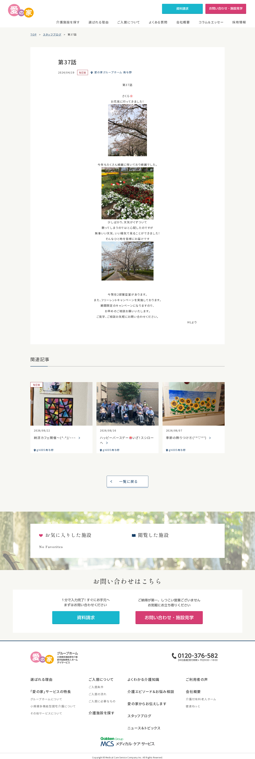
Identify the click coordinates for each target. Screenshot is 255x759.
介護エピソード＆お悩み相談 (151, 691)
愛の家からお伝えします (147, 703)
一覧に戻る (128, 481)
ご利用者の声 (197, 679)
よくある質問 (158, 22)
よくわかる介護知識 (143, 679)
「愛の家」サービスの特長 (50, 691)
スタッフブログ (139, 715)
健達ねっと (193, 706)
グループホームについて (46, 699)
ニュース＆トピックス (144, 727)
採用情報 (239, 22)
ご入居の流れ (98, 694)
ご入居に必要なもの (102, 701)
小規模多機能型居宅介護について (53, 706)
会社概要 (183, 22)
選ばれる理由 (98, 22)
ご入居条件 (96, 687)
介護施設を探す (68, 22)
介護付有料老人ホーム (201, 699)
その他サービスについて (46, 713)
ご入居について (128, 22)
